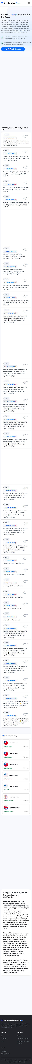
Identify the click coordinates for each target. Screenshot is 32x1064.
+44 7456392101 (10, 313)
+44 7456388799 (10, 251)
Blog (2, 1041)
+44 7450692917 (10, 628)
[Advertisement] (16, 75)
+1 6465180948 (10, 138)
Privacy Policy (5, 1054)
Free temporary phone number (14, 1060)
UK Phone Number (23, 1038)
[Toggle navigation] (29, 3)
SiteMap (3, 1051)
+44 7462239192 (10, 436)
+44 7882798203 (10, 698)
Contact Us (4, 1038)
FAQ (2, 1036)
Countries (20, 1036)
